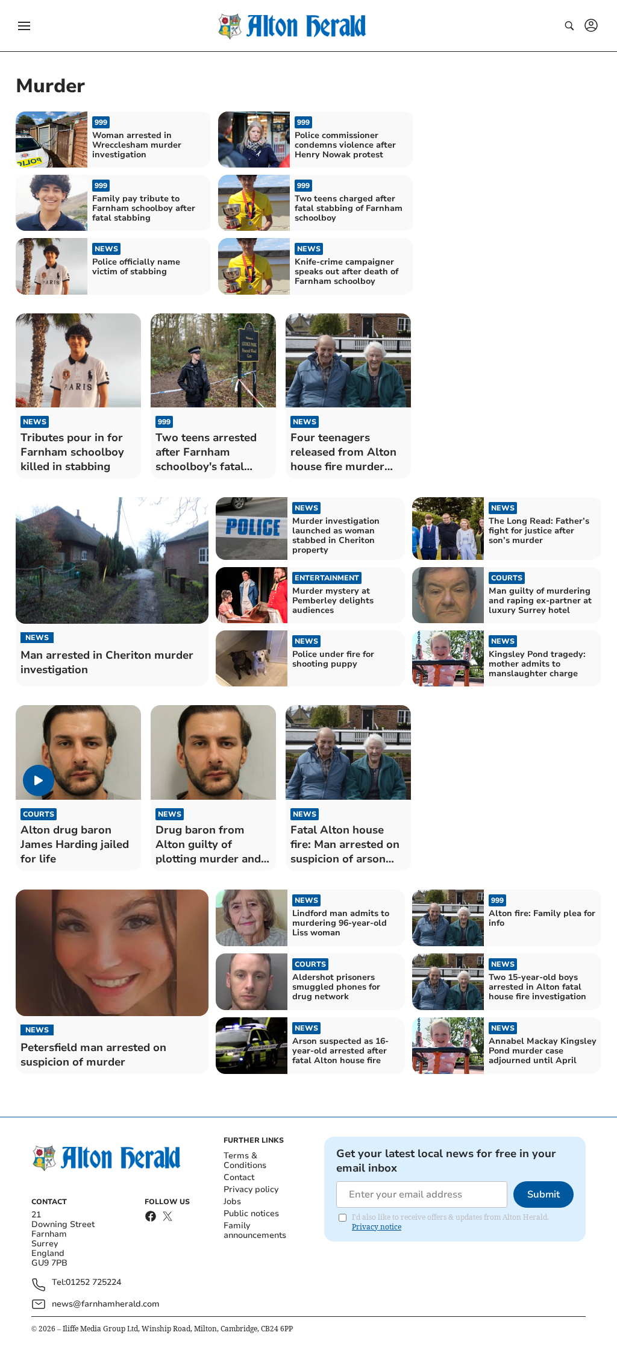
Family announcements (255, 1230)
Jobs (232, 1201)
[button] (24, 25)
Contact (239, 1177)
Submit (543, 1194)
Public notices (251, 1213)
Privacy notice (376, 1226)
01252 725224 (93, 1283)
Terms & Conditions (245, 1160)
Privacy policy (251, 1189)
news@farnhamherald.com (106, 1304)
